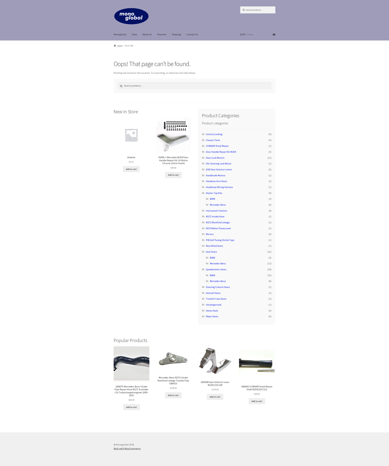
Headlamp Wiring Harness (219, 187)
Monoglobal (120, 34)
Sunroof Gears (213, 292)
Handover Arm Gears (216, 181)
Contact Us (192, 34)
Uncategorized (213, 304)
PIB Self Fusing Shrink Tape (220, 240)
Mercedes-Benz (218, 204)
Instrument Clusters (216, 210)
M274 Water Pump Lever (218, 228)
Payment (162, 34)
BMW (212, 198)
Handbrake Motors (215, 175)
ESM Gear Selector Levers (219, 169)
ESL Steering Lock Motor (218, 163)
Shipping (176, 34)
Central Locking (214, 134)
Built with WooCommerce (127, 448)
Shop (134, 34)
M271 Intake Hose (215, 216)
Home (120, 45)
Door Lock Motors (215, 157)
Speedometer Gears (216, 269)
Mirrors (209, 234)
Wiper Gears (212, 316)
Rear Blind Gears (214, 245)
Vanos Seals (212, 310)
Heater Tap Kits (214, 193)
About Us (147, 34)
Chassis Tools (213, 140)
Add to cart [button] (131, 169)
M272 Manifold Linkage (218, 222)
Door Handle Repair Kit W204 (221, 151)
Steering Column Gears (218, 287)
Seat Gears (211, 251)
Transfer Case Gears (216, 298)
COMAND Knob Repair (217, 145)
